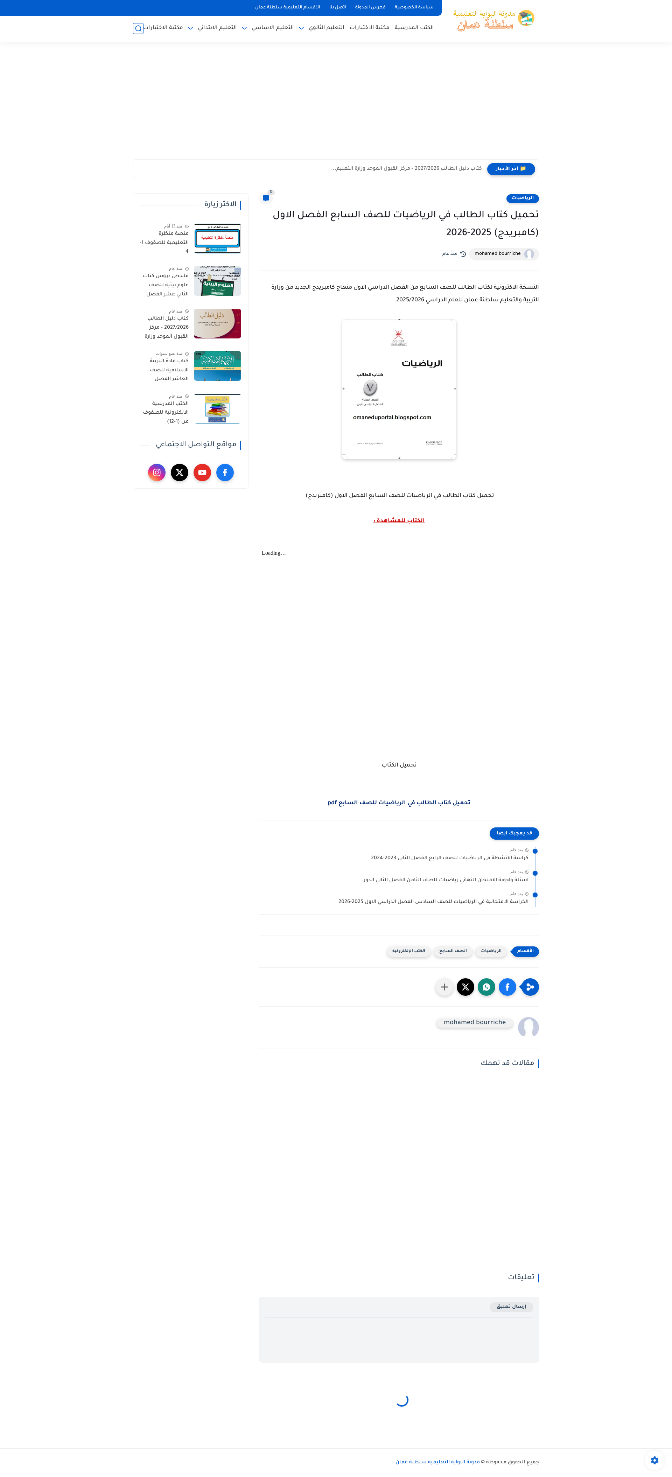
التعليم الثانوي (326, 28)
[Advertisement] (336, 105)
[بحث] (138, 28)
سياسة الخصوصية (414, 7)
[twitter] (179, 472)
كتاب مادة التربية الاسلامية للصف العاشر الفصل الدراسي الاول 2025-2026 (165, 372)
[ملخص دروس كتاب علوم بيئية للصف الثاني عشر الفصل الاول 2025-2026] (217, 281)
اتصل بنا (337, 7)
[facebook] (225, 472)
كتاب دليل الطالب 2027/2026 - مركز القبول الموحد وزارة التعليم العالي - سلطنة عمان (167, 329)
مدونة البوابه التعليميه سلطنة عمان (438, 1462)
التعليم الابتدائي (217, 28)
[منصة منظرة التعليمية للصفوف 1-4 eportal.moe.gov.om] (217, 238)
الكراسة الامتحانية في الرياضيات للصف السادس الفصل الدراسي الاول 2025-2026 (433, 902)
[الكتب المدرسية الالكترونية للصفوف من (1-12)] (217, 409)
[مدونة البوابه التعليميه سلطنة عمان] (491, 20)
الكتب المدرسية (414, 28)
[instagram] (157, 472)
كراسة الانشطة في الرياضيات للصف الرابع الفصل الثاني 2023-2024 (449, 858)
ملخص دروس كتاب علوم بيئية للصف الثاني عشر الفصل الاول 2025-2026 (166, 287)
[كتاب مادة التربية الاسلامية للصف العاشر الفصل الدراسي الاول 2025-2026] (217, 366)
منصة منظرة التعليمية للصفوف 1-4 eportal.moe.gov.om (163, 244)
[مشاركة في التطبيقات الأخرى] (444, 987)
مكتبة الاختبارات (370, 28)
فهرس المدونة (370, 7)
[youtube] (202, 472)
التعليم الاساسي (273, 28)
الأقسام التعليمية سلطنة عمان (287, 7)
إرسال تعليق (511, 1307)
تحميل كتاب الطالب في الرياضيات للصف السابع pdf (399, 803)
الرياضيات (523, 198)
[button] (507, 987)
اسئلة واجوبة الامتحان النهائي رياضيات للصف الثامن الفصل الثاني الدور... (443, 880)
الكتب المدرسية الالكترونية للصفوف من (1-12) (166, 413)
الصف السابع (453, 951)
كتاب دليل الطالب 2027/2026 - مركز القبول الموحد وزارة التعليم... (406, 169)
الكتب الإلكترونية (408, 951)
